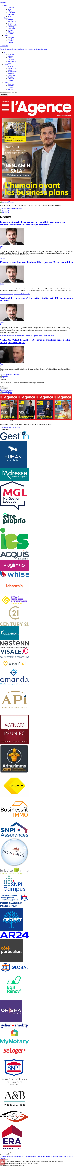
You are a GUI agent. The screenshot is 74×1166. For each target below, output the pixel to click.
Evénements (11, 13)
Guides (6, 18)
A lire (9, 16)
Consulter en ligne (5, 427)
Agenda (10, 9)
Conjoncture (11, 7)
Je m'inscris (4, 388)
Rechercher (4, 94)
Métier (10, 23)
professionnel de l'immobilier (23, 336)
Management (12, 21)
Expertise (10, 30)
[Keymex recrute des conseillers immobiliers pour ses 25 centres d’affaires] (12, 282)
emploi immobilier (5, 294)
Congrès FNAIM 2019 (13, 374)
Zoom (6, 35)
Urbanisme (11, 32)
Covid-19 (41, 336)
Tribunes (10, 41)
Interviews (11, 39)
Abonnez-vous (4, 208)
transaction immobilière (7, 336)
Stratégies (11, 37)
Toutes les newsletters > (7, 390)
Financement (12, 28)
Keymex (2, 258)
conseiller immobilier (23, 294)
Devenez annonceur (15, 208)
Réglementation (12, 25)
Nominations (12, 14)
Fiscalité (10, 34)
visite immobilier (49, 336)
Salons (10, 11)
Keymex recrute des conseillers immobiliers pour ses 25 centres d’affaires (36, 262)
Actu (5, 6)
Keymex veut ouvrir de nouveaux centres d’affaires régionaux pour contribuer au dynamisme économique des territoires (33, 223)
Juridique (10, 20)
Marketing (11, 27)
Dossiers (10, 42)
